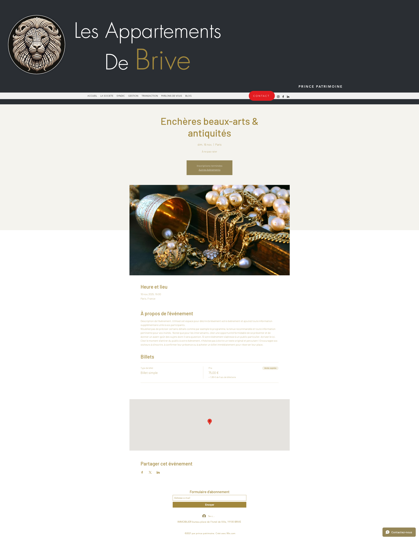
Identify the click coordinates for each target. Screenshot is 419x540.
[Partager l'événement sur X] (150, 472)
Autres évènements (209, 169)
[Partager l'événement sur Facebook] (142, 472)
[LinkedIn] (288, 96)
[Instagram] (278, 96)
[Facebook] (283, 96)
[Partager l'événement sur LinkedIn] (158, 472)
